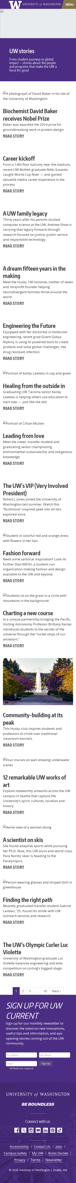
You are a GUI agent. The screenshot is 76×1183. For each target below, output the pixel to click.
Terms (35, 1160)
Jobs (59, 1146)
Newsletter (53, 1160)
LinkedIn (45, 1130)
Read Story (13, 136)
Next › (56, 991)
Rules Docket (58, 1153)
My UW (37, 1153)
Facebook (16, 1130)
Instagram (31, 1130)
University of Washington (16, 4)
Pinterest (52, 1130)
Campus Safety (15, 1153)
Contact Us (42, 1146)
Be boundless (38, 1104)
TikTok (59, 1130)
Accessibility (19, 1146)
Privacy (19, 1160)
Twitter (23, 1130)
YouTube (38, 1130)
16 (45, 991)
